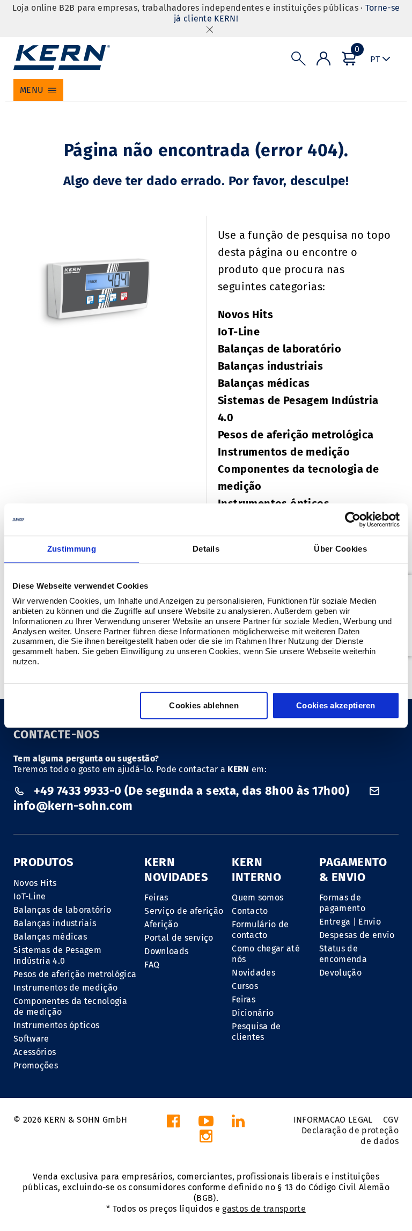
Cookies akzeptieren (336, 705)
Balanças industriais (270, 366)
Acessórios (34, 1052)
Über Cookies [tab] (340, 548)
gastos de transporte (263, 1209)
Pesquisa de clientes (256, 1031)
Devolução (340, 973)
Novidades (253, 973)
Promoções (35, 1065)
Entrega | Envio (350, 922)
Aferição (161, 924)
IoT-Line (239, 331)
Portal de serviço (178, 938)
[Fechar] (209, 29)
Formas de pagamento (342, 902)
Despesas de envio (356, 935)
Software (31, 1039)
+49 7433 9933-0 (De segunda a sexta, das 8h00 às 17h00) (191, 790)
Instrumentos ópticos (56, 1025)
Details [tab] (206, 548)
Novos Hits (245, 314)
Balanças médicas (264, 383)
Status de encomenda (343, 953)
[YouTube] (206, 1124)
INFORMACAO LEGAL (333, 1120)
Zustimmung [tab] (71, 548)
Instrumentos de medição (284, 451)
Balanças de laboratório (279, 348)
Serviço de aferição (183, 911)
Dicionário (253, 1013)
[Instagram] (206, 1139)
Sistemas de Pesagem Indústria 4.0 (57, 955)
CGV (391, 1120)
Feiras (156, 897)
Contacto (250, 911)
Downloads (166, 951)
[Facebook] (173, 1124)
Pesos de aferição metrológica (296, 434)
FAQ (151, 964)
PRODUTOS (43, 862)
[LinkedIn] (238, 1124)
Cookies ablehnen (204, 705)
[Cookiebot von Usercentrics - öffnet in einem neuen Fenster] (353, 519)
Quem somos (257, 897)
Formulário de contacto (260, 929)
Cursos (245, 986)
